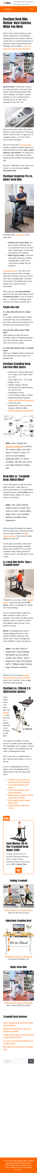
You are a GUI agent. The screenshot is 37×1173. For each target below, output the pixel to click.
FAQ (6, 1165)
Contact (11, 1165)
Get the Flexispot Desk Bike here (21, 411)
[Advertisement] (18, 1095)
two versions (20, 235)
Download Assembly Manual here (21, 400)
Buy (18, 870)
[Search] (31, 1061)
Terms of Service (21, 1165)
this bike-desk (25, 145)
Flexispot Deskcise (14, 446)
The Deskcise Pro (10, 271)
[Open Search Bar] (32, 9)
